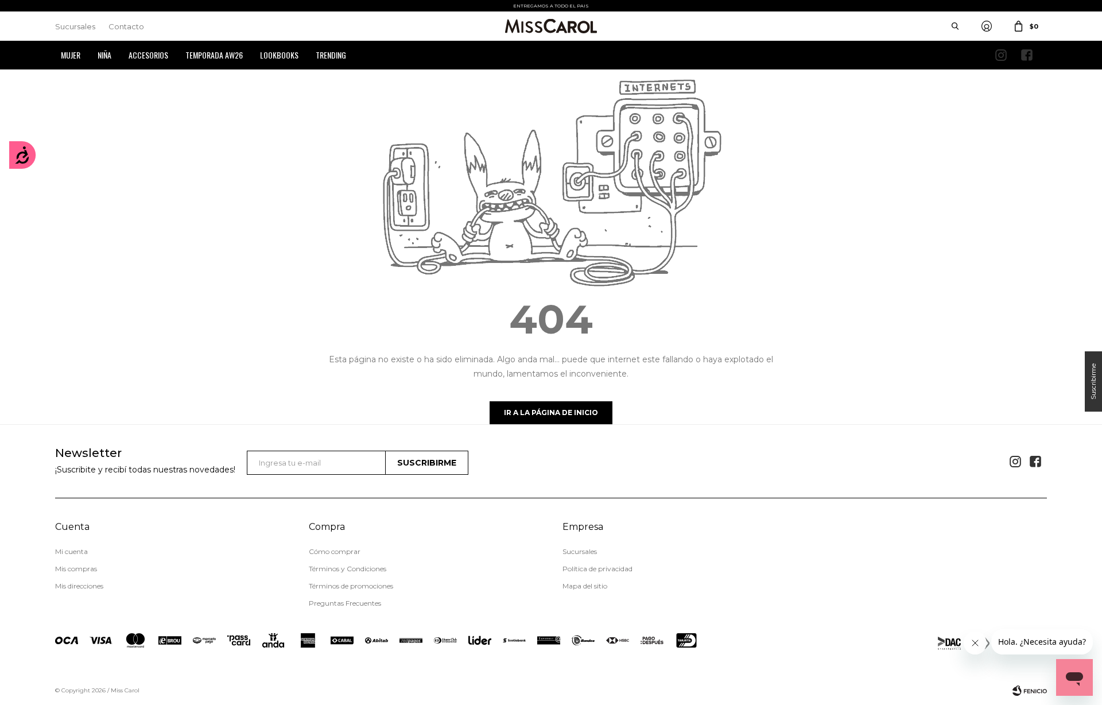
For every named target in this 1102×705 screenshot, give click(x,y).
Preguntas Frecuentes (345, 603)
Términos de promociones (351, 586)
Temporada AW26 (214, 55)
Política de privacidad (597, 568)
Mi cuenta (71, 551)
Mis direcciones (79, 586)
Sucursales (75, 26)
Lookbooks (279, 55)
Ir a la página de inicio (551, 412)
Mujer (70, 55)
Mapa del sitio (584, 586)
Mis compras (76, 568)
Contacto (126, 26)
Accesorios (148, 55)
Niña (104, 55)
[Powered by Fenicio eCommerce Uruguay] (1029, 690)
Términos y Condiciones (347, 568)
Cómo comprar (334, 551)
